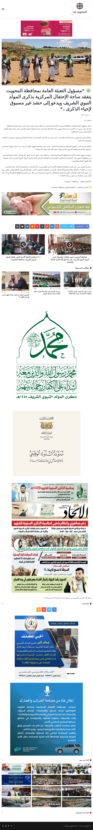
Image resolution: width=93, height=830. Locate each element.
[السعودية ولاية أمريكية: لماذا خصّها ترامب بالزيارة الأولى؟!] (15, 281)
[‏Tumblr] (42, 226)
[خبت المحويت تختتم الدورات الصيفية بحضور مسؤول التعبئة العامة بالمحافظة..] (76, 791)
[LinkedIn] (52, 226)
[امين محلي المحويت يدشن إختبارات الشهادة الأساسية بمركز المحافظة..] (77, 279)
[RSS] (38, 609)
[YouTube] (44, 609)
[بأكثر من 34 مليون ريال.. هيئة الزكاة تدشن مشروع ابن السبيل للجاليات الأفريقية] (16, 802)
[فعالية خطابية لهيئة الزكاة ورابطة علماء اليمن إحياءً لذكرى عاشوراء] (76, 780)
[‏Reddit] (32, 226)
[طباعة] (17, 226)
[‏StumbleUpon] (47, 226)
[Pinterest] (37, 226)
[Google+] (57, 226)
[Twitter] (49, 609)
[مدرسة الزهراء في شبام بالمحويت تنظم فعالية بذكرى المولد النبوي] (46, 279)
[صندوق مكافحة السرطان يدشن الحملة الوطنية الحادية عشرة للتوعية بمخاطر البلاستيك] (16, 769)
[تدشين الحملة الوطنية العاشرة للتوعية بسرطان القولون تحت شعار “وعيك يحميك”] (16, 780)
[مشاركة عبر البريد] (22, 226)
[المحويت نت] (80, 9)
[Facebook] (54, 609)
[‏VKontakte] (27, 226)
